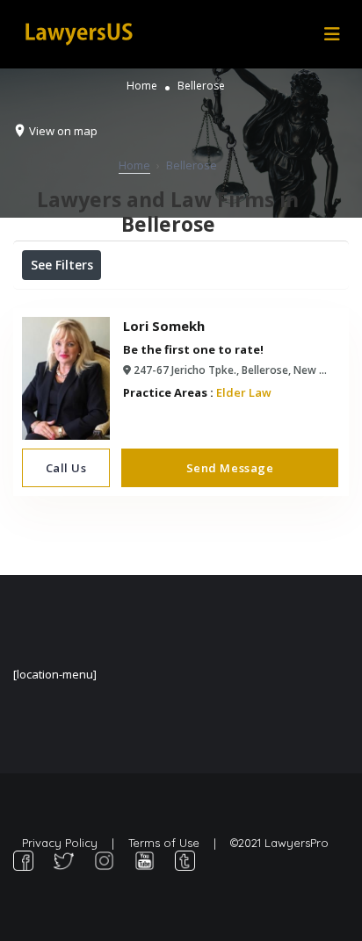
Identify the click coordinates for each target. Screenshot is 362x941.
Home (142, 85)
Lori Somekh (164, 325)
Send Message (229, 468)
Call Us (66, 468)
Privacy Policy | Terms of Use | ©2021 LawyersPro (175, 843)
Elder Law (244, 392)
